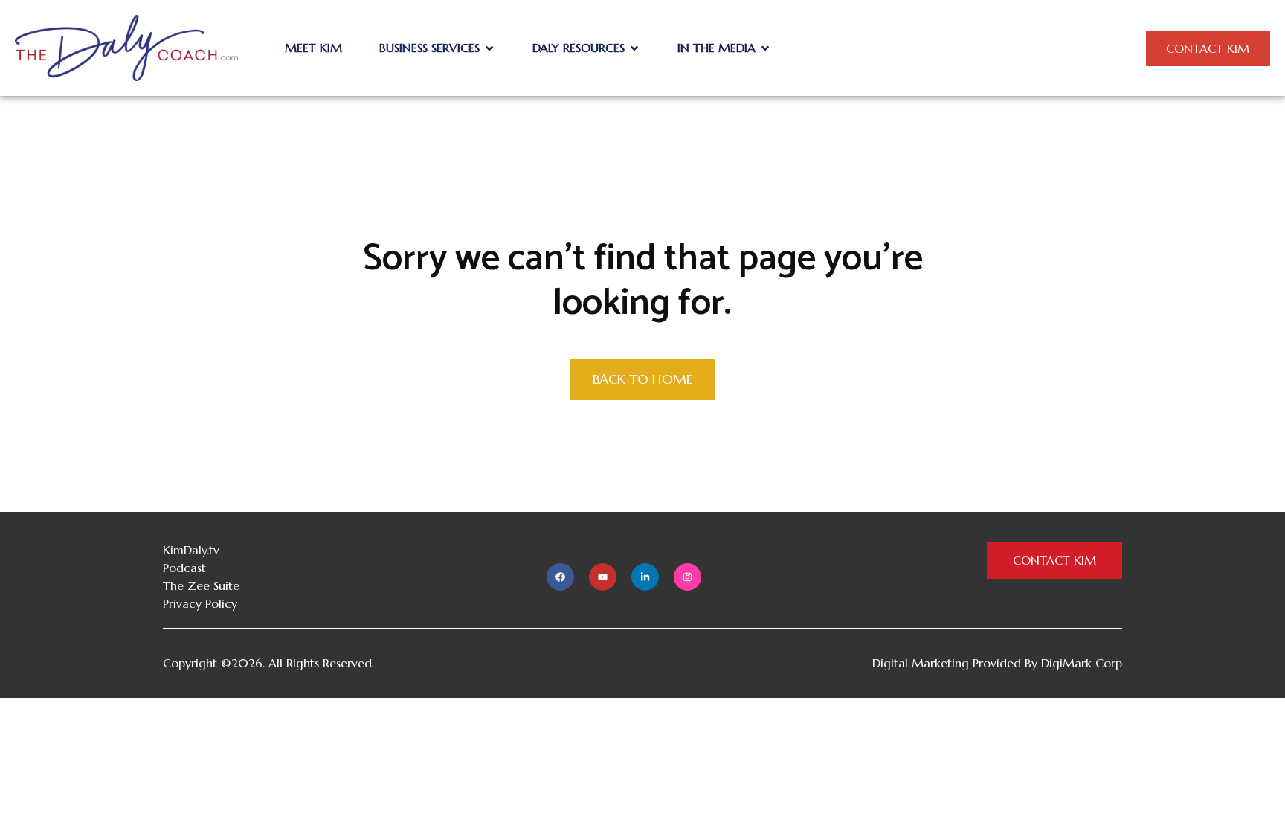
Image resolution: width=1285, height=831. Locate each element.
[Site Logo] (126, 47)
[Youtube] (602, 577)
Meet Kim (313, 47)
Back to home (642, 379)
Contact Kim (1207, 48)
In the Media (716, 47)
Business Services (429, 47)
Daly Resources (578, 47)
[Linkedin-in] (645, 577)
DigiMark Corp (1081, 662)
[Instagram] (687, 577)
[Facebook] (560, 577)
